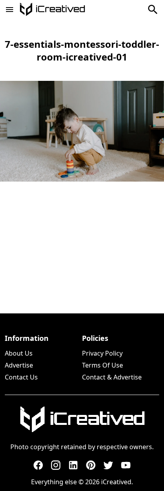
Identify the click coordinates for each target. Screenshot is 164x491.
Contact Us (21, 377)
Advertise (19, 365)
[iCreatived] (82, 419)
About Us (19, 353)
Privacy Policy (102, 353)
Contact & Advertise (112, 377)
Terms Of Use (102, 365)
